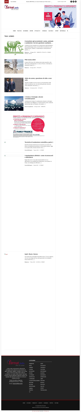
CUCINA (31, 369)
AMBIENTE (39, 52)
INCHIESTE (43, 374)
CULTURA (38, 262)
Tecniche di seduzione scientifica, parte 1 (39, 142)
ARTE (41, 363)
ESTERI (31, 373)
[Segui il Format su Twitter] (73, 1)
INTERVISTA (32, 376)
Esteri (31, 30)
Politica (19, 30)
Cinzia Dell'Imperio (28, 150)
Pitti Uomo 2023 (30, 60)
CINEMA (31, 367)
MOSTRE (42, 380)
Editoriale (62, 30)
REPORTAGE (32, 386)
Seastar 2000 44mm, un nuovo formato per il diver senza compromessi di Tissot (28, 1)
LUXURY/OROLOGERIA (34, 380)
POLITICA (42, 384)
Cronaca (44, 30)
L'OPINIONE (31, 378)
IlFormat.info (44, 405)
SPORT (42, 388)
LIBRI (41, 378)
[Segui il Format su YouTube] (76, 1)
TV (29, 391)
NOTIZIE (26, 53)
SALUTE (30, 53)
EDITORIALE (43, 371)
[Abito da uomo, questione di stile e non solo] (13, 85)
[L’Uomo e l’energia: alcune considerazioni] (13, 103)
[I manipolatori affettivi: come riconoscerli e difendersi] (13, 202)
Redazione (27, 52)
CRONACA (42, 367)
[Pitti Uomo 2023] (13, 66)
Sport (56, 30)
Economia (25, 30)
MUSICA (42, 382)
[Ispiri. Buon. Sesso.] (13, 300)
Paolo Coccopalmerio (29, 106)
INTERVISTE (43, 376)
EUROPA (42, 373)
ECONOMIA (31, 371)
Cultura (50, 30)
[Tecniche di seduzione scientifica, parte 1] (5, 142)
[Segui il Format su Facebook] (71, 1)
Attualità (37, 30)
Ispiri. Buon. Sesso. (31, 254)
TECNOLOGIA (43, 390)
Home (14, 30)
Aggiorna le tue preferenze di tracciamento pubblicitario (40, 407)
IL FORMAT (49, 52)
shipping (31, 388)
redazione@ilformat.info (17, 383)
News (6, 1)
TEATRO (31, 390)
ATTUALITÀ (44, 52)
